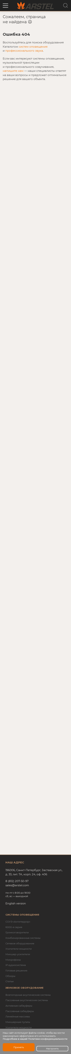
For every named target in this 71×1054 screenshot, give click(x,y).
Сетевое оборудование (19, 943)
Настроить (52, 1048)
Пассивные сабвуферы (19, 1011)
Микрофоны (13, 959)
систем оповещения (33, 46)
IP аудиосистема (15, 965)
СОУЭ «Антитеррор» (17, 921)
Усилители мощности (18, 948)
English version (15, 903)
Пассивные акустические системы (26, 1000)
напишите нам (13, 71)
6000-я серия (13, 927)
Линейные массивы (17, 1016)
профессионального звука (24, 50)
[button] (5, 5)
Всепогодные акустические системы (28, 994)
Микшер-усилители (17, 954)
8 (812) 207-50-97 (17, 881)
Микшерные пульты (17, 1021)
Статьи (9, 981)
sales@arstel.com (17, 885)
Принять (18, 1047)
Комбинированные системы (22, 937)
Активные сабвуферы (18, 1005)
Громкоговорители (17, 932)
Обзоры (10, 976)
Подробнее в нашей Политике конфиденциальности (35, 1039)
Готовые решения (16, 970)
